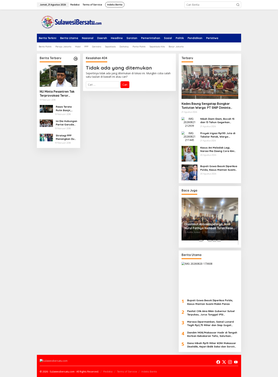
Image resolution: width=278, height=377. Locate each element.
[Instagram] (230, 362)
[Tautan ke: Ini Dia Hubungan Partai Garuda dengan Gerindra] (46, 123)
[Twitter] (224, 362)
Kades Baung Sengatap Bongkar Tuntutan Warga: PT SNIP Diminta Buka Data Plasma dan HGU (206, 106)
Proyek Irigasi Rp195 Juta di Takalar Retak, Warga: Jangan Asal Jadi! (217, 135)
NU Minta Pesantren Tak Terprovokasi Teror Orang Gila (57, 94)
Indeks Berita (149, 371)
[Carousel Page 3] (210, 241)
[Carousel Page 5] (219, 241)
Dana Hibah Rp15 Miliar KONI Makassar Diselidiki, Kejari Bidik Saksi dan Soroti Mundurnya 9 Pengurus (211, 345)
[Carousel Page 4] (214, 241)
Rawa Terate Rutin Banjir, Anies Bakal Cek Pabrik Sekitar (65, 108)
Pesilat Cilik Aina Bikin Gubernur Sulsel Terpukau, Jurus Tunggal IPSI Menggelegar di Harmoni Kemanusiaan (211, 313)
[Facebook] (218, 362)
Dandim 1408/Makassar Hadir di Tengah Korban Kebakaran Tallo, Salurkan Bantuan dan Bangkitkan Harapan (212, 334)
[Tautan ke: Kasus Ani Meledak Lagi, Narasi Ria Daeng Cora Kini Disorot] (189, 153)
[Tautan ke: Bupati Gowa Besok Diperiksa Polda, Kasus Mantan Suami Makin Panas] (189, 172)
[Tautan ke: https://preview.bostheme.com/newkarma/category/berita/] (75, 58)
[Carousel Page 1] (201, 241)
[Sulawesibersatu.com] (70, 21)
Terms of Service (127, 371)
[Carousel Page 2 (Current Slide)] (205, 241)
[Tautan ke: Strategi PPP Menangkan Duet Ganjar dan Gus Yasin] (46, 137)
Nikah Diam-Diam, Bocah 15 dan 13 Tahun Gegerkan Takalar (217, 120)
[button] (238, 5)
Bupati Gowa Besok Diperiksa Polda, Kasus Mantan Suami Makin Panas (218, 168)
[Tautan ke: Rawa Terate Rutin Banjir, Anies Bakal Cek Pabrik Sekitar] (46, 108)
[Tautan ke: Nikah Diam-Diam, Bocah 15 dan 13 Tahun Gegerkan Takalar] (189, 122)
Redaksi (108, 371)
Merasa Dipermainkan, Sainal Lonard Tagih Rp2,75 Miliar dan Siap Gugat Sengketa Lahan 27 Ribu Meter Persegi (211, 323)
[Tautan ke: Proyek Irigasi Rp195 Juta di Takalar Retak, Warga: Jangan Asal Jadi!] (189, 136)
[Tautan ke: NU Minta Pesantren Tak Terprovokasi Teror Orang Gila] (58, 76)
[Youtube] (235, 362)
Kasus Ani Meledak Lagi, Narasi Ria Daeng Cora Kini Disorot (217, 149)
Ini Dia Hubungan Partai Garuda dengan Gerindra (66, 123)
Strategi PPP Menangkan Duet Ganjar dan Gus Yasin (66, 137)
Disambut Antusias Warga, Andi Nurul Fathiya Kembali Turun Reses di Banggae (209, 226)
